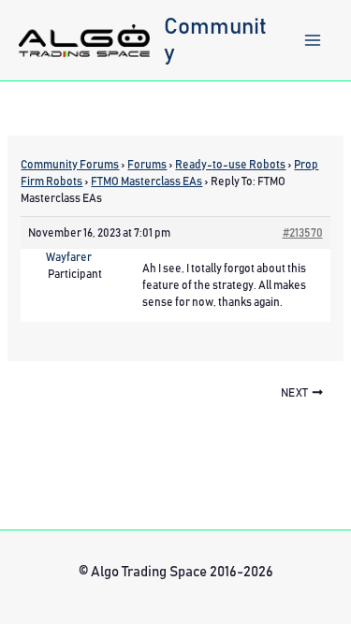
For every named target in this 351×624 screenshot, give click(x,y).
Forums (147, 164)
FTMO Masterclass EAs (146, 181)
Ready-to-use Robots (230, 164)
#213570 (303, 233)
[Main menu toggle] (312, 40)
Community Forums (70, 164)
